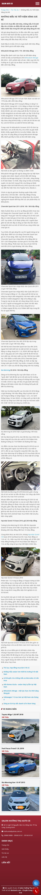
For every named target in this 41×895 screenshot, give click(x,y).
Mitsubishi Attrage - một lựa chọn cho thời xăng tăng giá (21, 692)
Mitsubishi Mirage (31, 58)
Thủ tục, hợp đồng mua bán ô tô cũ (16, 668)
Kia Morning (5, 370)
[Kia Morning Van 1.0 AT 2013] (20, 799)
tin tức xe (15, 10)
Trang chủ (5, 845)
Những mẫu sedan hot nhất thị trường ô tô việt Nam (21, 673)
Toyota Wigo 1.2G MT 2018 (12, 714)
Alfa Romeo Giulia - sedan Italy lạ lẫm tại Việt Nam (20, 685)
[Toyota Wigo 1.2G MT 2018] (20, 731)
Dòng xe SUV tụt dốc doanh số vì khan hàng (19, 703)
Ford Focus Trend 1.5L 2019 (13, 748)
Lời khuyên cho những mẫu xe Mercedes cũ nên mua (21, 679)
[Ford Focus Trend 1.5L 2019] (20, 765)
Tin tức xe (5, 853)
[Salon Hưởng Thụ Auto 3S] (10, 3)
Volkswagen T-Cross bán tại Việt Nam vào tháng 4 (21, 698)
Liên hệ (4, 857)
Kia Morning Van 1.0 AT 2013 (13, 782)
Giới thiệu (5, 849)
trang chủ (5, 10)
